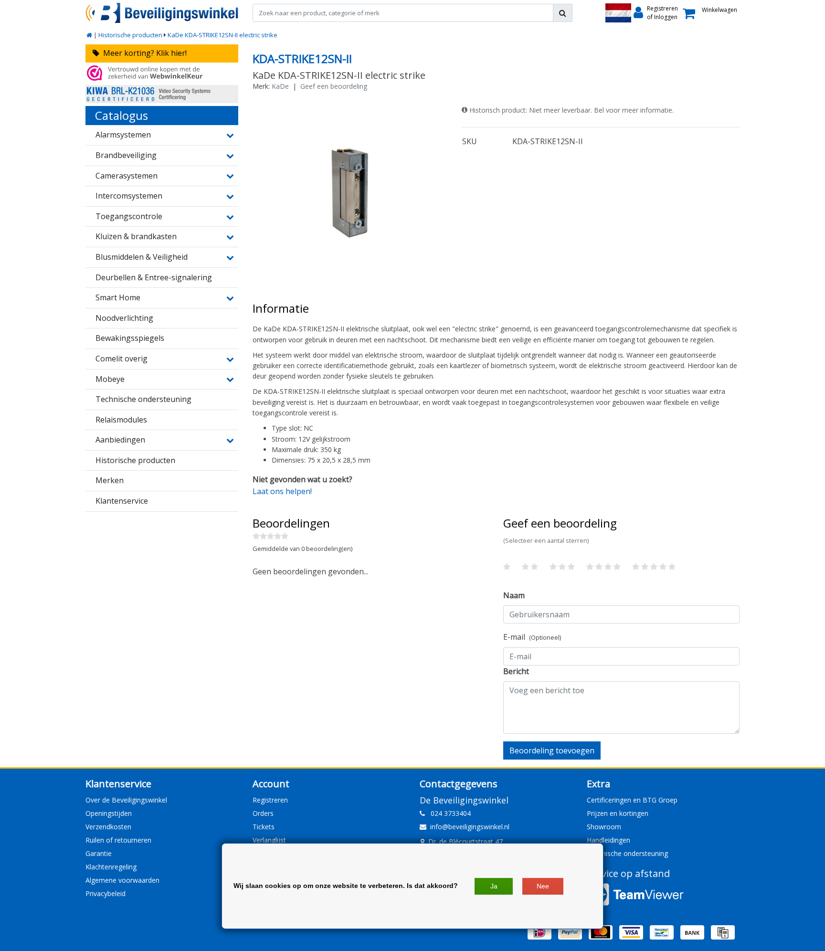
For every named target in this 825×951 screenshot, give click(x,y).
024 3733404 (448, 813)
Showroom (604, 826)
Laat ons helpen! (282, 491)
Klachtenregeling (111, 866)
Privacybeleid (105, 893)
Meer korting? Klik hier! (143, 53)
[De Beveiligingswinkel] (161, 13)
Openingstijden (108, 813)
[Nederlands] (618, 12)
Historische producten (130, 35)
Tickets (264, 826)
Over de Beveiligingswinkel (126, 799)
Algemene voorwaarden (122, 880)
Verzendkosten (108, 826)
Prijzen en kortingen (617, 813)
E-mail (532, 637)
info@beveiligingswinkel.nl (469, 826)
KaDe (280, 86)
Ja (493, 886)
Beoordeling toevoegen (551, 750)
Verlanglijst (269, 840)
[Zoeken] (562, 13)
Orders (263, 813)
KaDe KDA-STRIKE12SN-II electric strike (222, 35)
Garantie (98, 853)
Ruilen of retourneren (118, 840)
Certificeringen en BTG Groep (632, 799)
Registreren (270, 799)
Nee (543, 886)
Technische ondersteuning (627, 853)
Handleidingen (608, 840)
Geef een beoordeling (333, 86)
